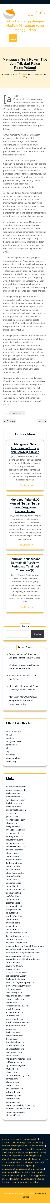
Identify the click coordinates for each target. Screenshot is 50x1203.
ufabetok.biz (12, 919)
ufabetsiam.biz (13, 866)
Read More (25, 485)
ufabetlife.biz (12, 886)
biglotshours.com (14, 839)
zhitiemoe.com (13, 1082)
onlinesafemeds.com (16, 846)
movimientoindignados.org (18, 1058)
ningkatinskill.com (14, 1035)
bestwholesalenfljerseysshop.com (23, 952)
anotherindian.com (14, 1088)
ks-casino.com (13, 1015)
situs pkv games (10, 1145)
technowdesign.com (15, 979)
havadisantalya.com (15, 799)
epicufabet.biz (13, 912)
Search (25, 626)
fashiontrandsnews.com (17, 936)
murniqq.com (8, 1168)
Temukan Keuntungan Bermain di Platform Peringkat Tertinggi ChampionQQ (25, 564)
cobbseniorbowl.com (16, 975)
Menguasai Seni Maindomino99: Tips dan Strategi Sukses (25, 448)
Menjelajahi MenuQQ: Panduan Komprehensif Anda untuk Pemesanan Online (23, 700)
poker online (38, 1172)
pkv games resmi (14, 741)
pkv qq (19, 1139)
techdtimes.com (14, 803)
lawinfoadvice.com (15, 1045)
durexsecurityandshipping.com (20, 982)
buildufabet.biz (13, 929)
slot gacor (13, 1152)
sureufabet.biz (13, 902)
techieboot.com (13, 806)
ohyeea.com (12, 1078)
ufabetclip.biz (12, 856)
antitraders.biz (13, 962)
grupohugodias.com (15, 1025)
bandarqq (10, 738)
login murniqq (8, 1172)
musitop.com (12, 1068)
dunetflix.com (12, 1055)
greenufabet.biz (13, 876)
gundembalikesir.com (16, 809)
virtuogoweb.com (14, 836)
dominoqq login (13, 758)
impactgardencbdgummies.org (20, 1105)
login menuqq (37, 1168)
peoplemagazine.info (16, 790)
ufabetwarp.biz (13, 853)
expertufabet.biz (14, 859)
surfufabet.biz (12, 896)
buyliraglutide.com (15, 843)
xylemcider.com (13, 1092)
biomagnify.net (13, 1115)
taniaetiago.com (14, 1095)
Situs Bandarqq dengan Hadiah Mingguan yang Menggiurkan (25, 25)
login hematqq (23, 1172)
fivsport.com (12, 1038)
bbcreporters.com (14, 939)
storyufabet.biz (13, 909)
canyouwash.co (13, 796)
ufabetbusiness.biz (15, 873)
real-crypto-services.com (18, 995)
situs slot (29, 1149)
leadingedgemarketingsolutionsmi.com (25, 946)
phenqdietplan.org (15, 1048)
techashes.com (13, 793)
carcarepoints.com (14, 1019)
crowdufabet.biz (14, 926)
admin (24, 74)
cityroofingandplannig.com (18, 985)
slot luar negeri (37, 1145)
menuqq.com (8, 1139)
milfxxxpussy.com (14, 1062)
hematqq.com (22, 1168)
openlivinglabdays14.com (18, 956)
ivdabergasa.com (14, 989)
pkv (8, 748)
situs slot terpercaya (12, 1155)
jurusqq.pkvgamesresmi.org (26, 1182)
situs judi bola (8, 1165)
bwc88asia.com (13, 1009)
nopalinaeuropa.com (15, 1112)
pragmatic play (37, 1152)
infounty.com (12, 1002)
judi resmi (6, 1149)
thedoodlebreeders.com (18, 1022)
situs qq (21, 1142)
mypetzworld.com (15, 999)
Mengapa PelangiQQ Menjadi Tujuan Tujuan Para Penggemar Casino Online (25, 505)
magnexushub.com (15, 833)
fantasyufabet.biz (14, 863)
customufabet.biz (14, 906)
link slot (42, 1175)
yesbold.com (12, 816)
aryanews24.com (14, 965)
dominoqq (11, 761)
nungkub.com (12, 1085)
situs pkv (23, 1145)
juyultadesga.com (14, 992)
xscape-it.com (13, 969)
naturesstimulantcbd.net (18, 1108)
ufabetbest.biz (13, 899)
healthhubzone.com (15, 819)
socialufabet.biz (13, 892)
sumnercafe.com (14, 1052)
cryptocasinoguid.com (16, 942)
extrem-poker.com (15, 1012)
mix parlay (22, 1165)
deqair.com (11, 1029)
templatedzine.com (15, 1042)
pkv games (17, 413)
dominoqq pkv (31, 1139)
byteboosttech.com (15, 829)
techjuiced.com (13, 826)
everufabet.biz (13, 922)
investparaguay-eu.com (17, 1005)
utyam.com (11, 1072)
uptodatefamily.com (15, 1065)
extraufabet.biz (13, 882)
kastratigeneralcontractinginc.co (21, 949)
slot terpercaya (13, 731)
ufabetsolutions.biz (15, 889)
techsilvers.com (13, 1032)
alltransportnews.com (17, 932)
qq (7, 751)
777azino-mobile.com (16, 972)
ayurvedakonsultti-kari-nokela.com (23, 959)
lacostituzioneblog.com (17, 1075)
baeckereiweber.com (16, 786)
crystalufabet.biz (14, 916)
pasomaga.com (13, 1102)
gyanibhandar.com (14, 849)
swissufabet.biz (13, 869)
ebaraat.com (12, 823)
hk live (9, 734)
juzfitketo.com (13, 1098)
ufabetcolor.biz (13, 879)
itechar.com (11, 813)
